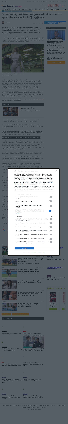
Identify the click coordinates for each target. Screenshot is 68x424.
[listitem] (34, 194)
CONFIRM (24, 248)
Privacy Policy (41, 253)
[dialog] (34, 212)
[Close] (57, 171)
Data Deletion (26, 253)
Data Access (34, 253)
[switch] (50, 197)
